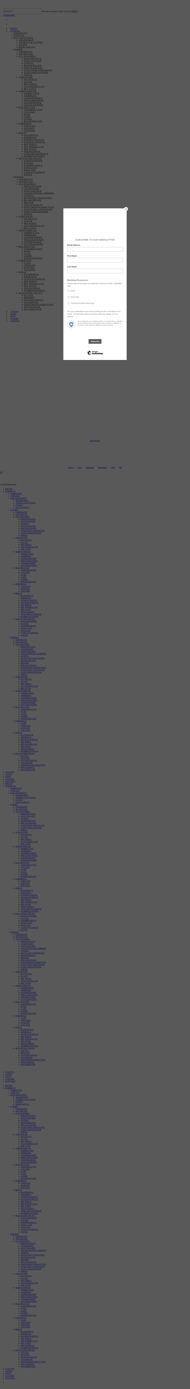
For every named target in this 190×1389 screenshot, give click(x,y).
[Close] (126, 209)
